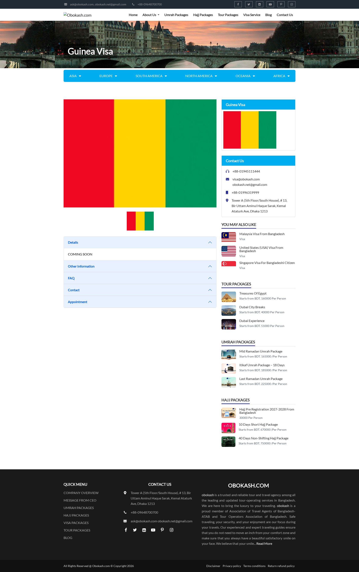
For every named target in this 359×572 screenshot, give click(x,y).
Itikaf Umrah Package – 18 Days (262, 365)
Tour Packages (228, 15)
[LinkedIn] (259, 4)
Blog (268, 15)
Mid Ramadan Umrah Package (260, 351)
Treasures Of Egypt (253, 293)
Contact (74, 290)
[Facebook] (238, 4)
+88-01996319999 (245, 192)
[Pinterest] (281, 4)
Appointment (77, 302)
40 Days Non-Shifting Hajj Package (263, 438)
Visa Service (251, 15)
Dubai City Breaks (252, 307)
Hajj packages (76, 515)
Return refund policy (281, 566)
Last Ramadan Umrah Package (261, 379)
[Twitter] (249, 4)
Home (133, 15)
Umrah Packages (176, 15)
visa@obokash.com (246, 179)
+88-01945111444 (246, 171)
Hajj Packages (203, 15)
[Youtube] (270, 4)
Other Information (81, 266)
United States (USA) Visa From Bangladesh (261, 249)
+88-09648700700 (150, 4)
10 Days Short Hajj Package (258, 424)
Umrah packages (79, 508)
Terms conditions (254, 566)
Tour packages (77, 530)
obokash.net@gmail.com (110, 4)
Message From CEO (80, 500)
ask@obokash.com (82, 4)
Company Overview (81, 493)
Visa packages (76, 523)
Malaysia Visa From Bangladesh (262, 234)
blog (68, 538)
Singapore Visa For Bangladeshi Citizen (267, 263)
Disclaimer (213, 566)
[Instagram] (291, 4)
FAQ (71, 278)
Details (73, 242)
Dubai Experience (251, 321)
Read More (264, 543)
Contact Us (285, 15)
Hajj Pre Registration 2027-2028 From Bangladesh (266, 410)
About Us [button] (150, 15)
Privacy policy (232, 566)
